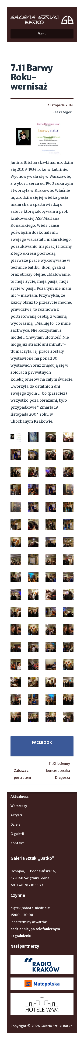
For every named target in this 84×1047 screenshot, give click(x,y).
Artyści (16, 815)
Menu (42, 34)
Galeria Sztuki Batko (42, 20)
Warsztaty (18, 806)
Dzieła (15, 824)
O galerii (17, 834)
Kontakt (17, 843)
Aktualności (19, 796)
